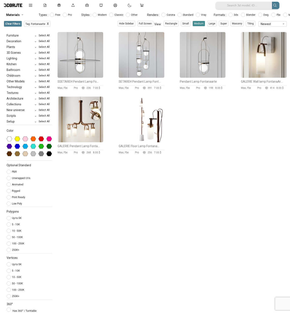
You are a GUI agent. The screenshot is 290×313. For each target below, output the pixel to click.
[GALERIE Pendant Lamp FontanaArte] (80, 141)
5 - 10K (16, 224)
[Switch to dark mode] (125, 5)
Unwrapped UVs (21, 178)
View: (158, 24)
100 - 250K (18, 243)
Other (134, 14)
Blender (251, 14)
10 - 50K (16, 230)
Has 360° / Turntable (25, 310)
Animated (18, 184)
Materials (13, 15)
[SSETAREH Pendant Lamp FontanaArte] (80, 76)
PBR (14, 171)
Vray (204, 14)
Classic (119, 14)
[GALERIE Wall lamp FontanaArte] (264, 76)
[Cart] (142, 5)
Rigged (16, 190)
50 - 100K (17, 237)
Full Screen (145, 23)
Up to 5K (16, 218)
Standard (188, 14)
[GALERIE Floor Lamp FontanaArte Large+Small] (141, 141)
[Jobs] (88, 5)
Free (58, 14)
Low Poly (17, 203)
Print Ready (19, 197)
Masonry (237, 23)
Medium (199, 23)
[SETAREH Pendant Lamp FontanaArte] (141, 76)
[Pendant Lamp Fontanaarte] (202, 76)
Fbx (279, 14)
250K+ (15, 249)
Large (212, 23)
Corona (171, 14)
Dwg (266, 14)
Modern (102, 14)
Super (223, 23)
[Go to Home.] (13, 5)
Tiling (250, 23)
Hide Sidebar (126, 23)
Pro (70, 14)
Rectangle (171, 23)
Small (185, 23)
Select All (44, 35)
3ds (236, 14)
